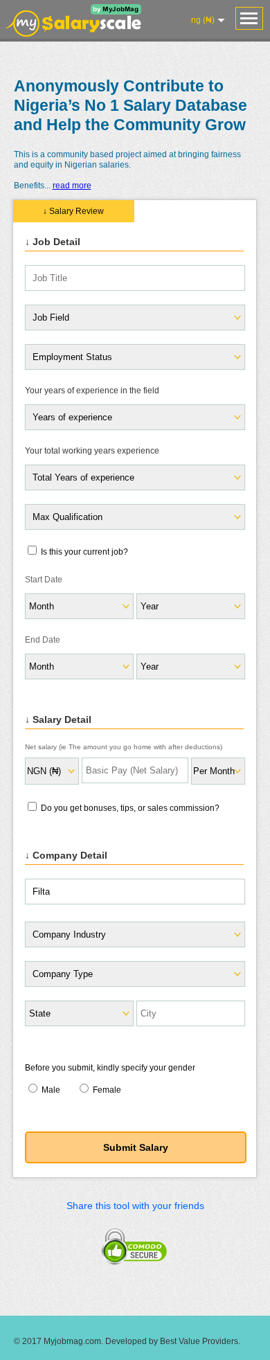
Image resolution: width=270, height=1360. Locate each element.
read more (72, 185)
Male (50, 1090)
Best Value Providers (199, 1341)
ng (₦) (203, 20)
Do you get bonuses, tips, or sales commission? (129, 808)
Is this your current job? (83, 552)
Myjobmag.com (72, 1341)
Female (106, 1090)
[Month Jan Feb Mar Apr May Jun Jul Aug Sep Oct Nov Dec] (78, 606)
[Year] (190, 666)
